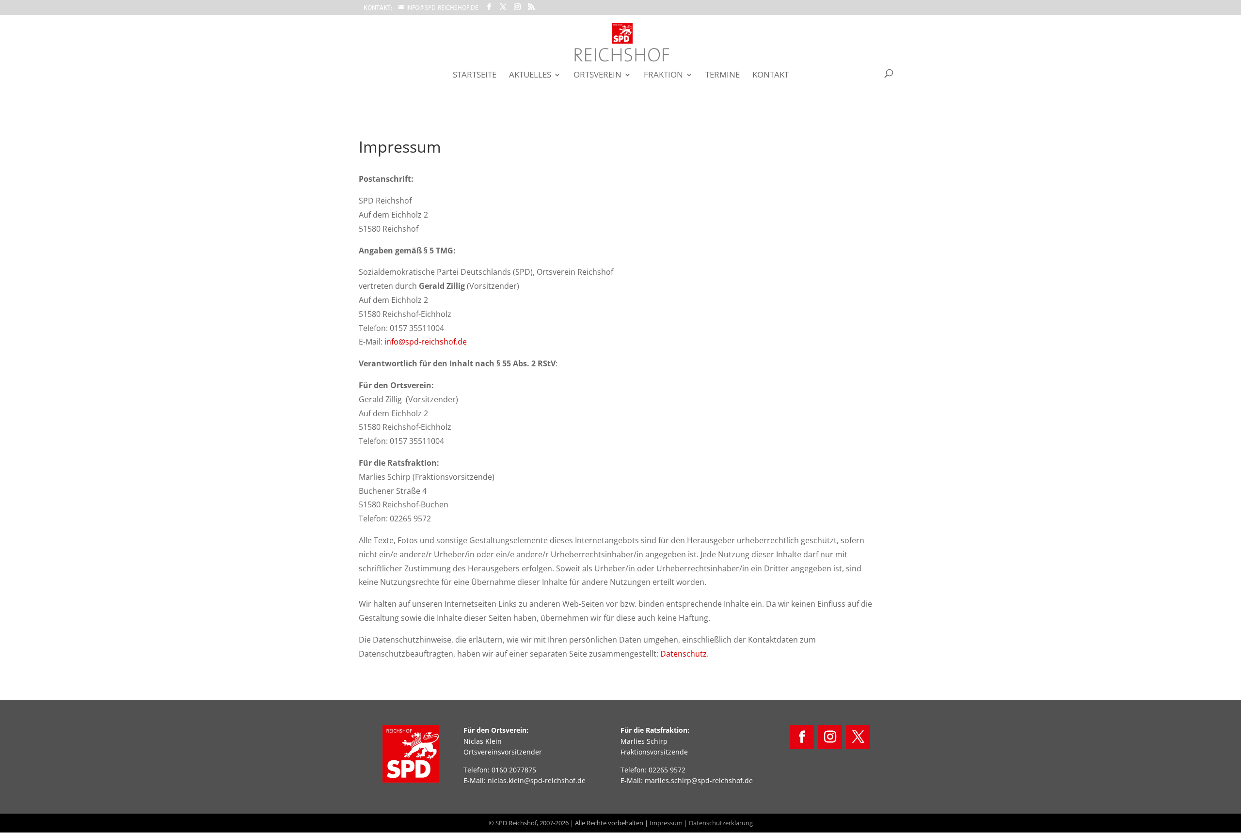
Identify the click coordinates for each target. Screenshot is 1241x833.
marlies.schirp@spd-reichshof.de (699, 780)
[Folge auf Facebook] (802, 737)
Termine (722, 75)
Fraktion (663, 75)
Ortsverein (597, 75)
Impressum (666, 822)
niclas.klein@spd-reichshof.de (537, 780)
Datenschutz (683, 653)
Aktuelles (530, 75)
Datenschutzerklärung (721, 822)
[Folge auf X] (858, 737)
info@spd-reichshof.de (425, 341)
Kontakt (770, 75)
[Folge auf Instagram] (830, 737)
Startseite (474, 75)
